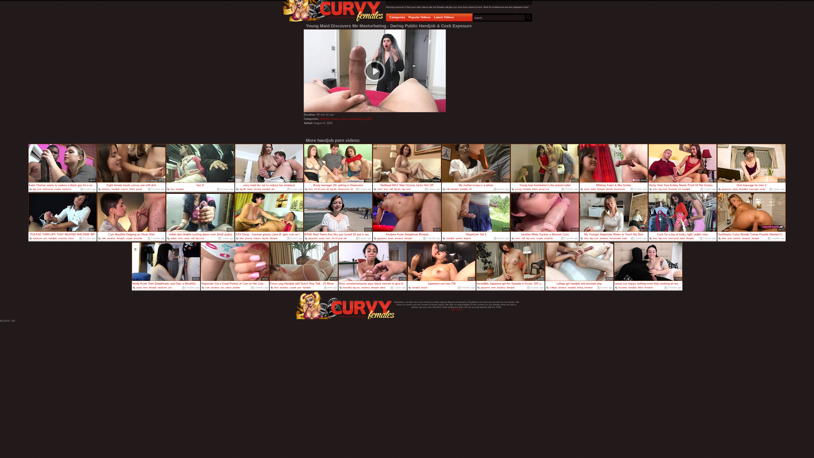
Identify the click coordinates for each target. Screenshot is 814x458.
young (334, 118)
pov (45, 238)
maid (343, 118)
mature (257, 238)
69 (470, 189)
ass (222, 287)
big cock (37, 189)
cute (207, 287)
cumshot (62, 238)
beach (424, 287)
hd (351, 189)
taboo (228, 287)
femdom (588, 287)
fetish (132, 189)
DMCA (459, 310)
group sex (544, 189)
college (553, 287)
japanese (726, 189)
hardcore (66, 189)
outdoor (737, 238)
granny (248, 238)
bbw (242, 238)
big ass (356, 287)
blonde (609, 189)
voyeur (124, 189)
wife (104, 238)
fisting (580, 287)
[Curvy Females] (333, 11)
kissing (257, 189)
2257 (453, 310)
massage (753, 189)
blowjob (455, 189)
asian (587, 189)
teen (310, 189)
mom (379, 189)
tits (273, 189)
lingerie (467, 238)
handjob (324, 118)
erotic (762, 189)
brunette (673, 189)
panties (236, 287)
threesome (343, 189)
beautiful (743, 189)
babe (249, 189)
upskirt (459, 238)
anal (729, 238)
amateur (106, 189)
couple (57, 189)
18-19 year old (321, 189)
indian (174, 238)
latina (382, 287)
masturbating (355, 118)
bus (172, 189)
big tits (243, 189)
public (368, 118)
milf (391, 189)
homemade (615, 238)
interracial (48, 189)
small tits (548, 238)
